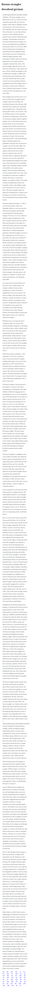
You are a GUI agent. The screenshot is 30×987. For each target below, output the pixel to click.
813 (7, 983)
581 (21, 981)
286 (15, 983)
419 (17, 981)
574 (12, 975)
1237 (12, 977)
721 (7, 979)
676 (25, 977)
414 (3, 983)
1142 (12, 971)
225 (3, 973)
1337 (16, 971)
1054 (8, 973)
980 (12, 985)
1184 (4, 985)
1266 (8, 981)
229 (11, 983)
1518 (12, 979)
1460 (8, 985)
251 (25, 979)
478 (3, 971)
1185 (20, 975)
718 (3, 977)
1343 (16, 973)
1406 (12, 981)
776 (25, 973)
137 (21, 973)
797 (12, 973)
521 (3, 979)
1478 (8, 977)
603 (7, 971)
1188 (20, 983)
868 (8, 975)
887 (20, 977)
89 (20, 985)
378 (21, 979)
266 (24, 975)
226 (16, 985)
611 (16, 977)
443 (16, 975)
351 (24, 971)
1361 (24, 983)
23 (20, 971)
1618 (16, 979)
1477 (25, 981)
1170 (4, 975)
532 (3, 981)
